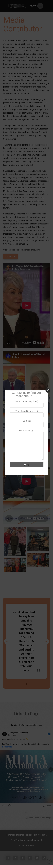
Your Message (26, 430)
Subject (26, 420)
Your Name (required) (26, 401)
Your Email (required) (26, 411)
